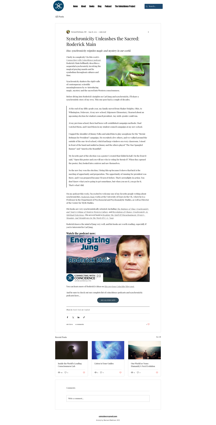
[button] (92, 6)
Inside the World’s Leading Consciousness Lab (70, 365)
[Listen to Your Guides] (108, 350)
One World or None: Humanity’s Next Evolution (143, 365)
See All (158, 337)
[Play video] (108, 258)
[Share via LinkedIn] (78, 317)
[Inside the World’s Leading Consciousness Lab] (71, 350)
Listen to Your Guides (104, 363)
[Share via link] (84, 317)
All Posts (59, 16)
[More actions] (148, 31)
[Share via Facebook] (67, 317)
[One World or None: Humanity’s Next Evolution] (144, 350)
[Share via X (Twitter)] (73, 317)
